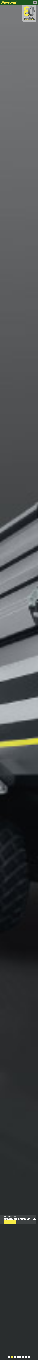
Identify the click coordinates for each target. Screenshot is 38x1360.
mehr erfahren (10, 1222)
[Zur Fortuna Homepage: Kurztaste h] (10, 2)
